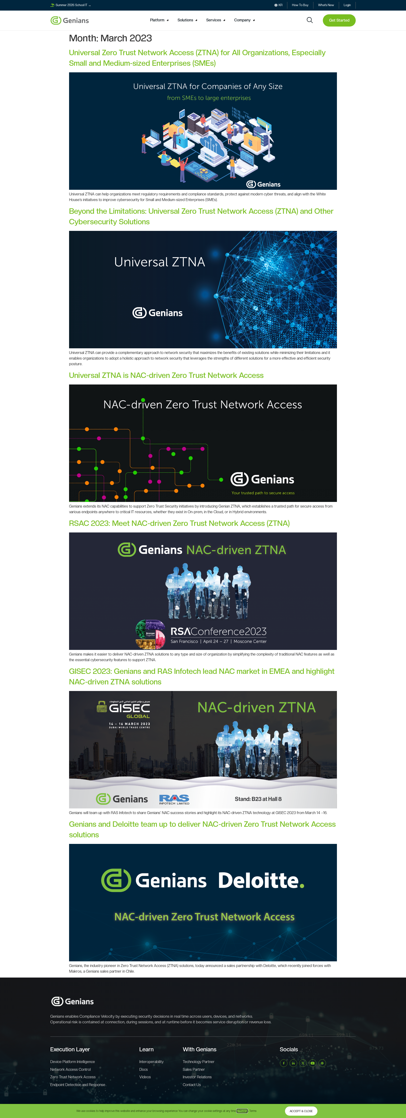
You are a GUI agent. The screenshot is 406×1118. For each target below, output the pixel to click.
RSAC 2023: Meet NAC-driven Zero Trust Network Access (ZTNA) (179, 523)
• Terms (252, 1111)
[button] (160, 20)
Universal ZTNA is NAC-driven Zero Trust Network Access (166, 375)
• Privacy (242, 1111)
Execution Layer (70, 1049)
